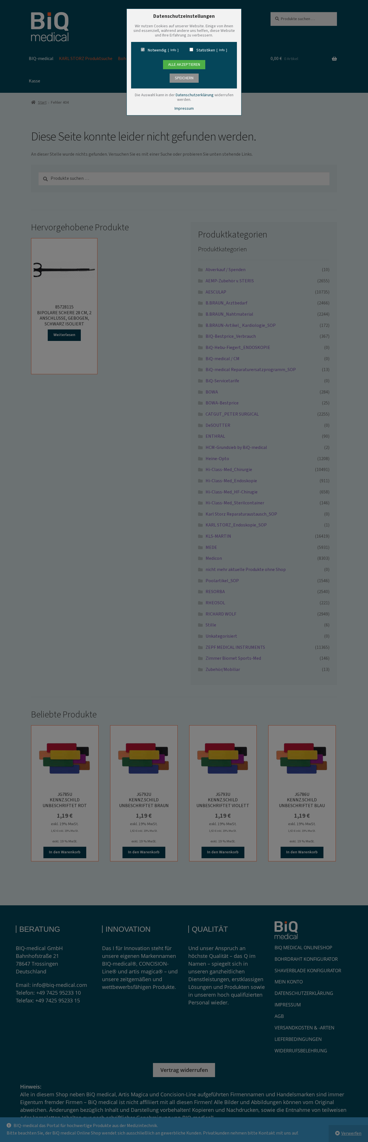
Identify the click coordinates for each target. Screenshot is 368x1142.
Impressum (184, 108)
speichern (184, 78)
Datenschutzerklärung (195, 95)
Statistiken (205, 50)
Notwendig (157, 50)
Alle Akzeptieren (184, 64)
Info (173, 50)
